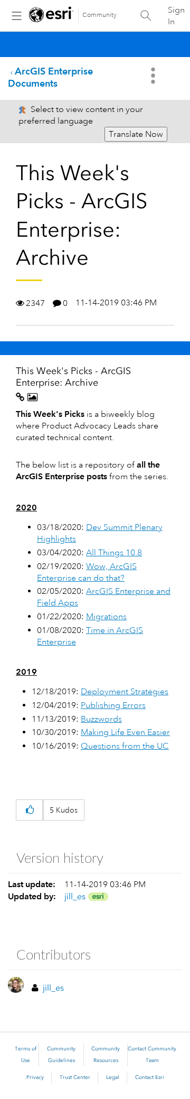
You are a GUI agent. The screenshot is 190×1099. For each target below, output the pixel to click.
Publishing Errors (113, 705)
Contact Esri (149, 1077)
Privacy (35, 1077)
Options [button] (154, 75)
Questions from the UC (125, 746)
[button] (29, 810)
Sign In (176, 16)
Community (99, 15)
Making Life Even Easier (125, 732)
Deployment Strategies (124, 691)
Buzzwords (101, 719)
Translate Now (136, 134)
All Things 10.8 (114, 552)
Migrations (106, 616)
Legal (112, 1077)
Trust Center (75, 1077)
